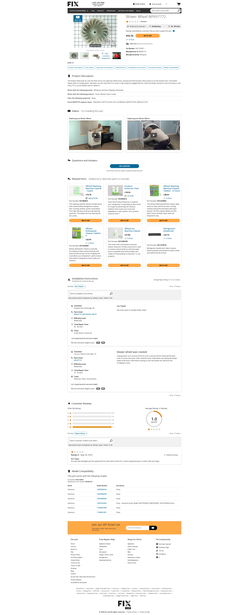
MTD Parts (96, 591)
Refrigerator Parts (92, 593)
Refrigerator (103, 557)
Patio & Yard (132, 563)
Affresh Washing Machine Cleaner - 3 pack (94, 188)
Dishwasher (103, 546)
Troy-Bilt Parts (125, 591)
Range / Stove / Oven (106, 554)
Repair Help (111, 11)
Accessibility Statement (79, 582)
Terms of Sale (75, 565)
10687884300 (102, 494)
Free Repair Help (107, 539)
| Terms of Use (131, 612)
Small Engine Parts (108, 596)
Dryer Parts (103, 593)
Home (73, 544)
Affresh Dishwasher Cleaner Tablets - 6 (94, 232)
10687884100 (102, 489)
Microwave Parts (141, 593)
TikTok (161, 551)
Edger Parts (134, 596)
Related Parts (121, 67)
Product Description (75, 67)
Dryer (101, 549)
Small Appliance (133, 560)
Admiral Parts (80, 588)
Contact (100, 11)
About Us (74, 549)
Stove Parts (112, 593)
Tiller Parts (143, 596)
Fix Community (163, 539)
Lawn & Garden (133, 546)
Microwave (102, 552)
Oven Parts (121, 593)
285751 (94, 314)
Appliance (131, 544)
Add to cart (148, 36)
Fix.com (74, 539)
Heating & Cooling (134, 557)
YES (98, 343)
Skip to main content (124, 5)
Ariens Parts (89, 588)
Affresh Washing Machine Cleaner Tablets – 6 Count (171, 188)
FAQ (93, 11)
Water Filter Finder (126, 11)
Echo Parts (116, 588)
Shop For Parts (134, 539)
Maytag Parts (87, 591)
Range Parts (130, 593)
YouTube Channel (165, 544)
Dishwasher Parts (166, 591)
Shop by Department (78, 11)
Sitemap (73, 568)
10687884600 (102, 499)
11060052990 (102, 508)
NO (103, 343)
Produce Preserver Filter (131, 187)
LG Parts (78, 591)
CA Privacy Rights (76, 557)
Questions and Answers (104, 67)
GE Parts (134, 588)
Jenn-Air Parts (156, 588)
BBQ (129, 552)
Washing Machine (105, 560)
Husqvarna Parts (144, 588)
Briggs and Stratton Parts (103, 588)
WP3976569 (86, 314)
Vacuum (130, 554)
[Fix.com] (74, 4)
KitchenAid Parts (167, 588)
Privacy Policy (75, 554)
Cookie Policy (75, 560)
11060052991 (102, 512)
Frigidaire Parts (125, 588)
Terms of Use (75, 563)
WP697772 (78, 314)
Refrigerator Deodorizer (169, 229)
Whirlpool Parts (136, 591)
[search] (179, 10)
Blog (138, 11)
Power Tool (131, 549)
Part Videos (89, 67)
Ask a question (124, 166)
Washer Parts (81, 593)
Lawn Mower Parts (165, 593)
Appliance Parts (153, 593)
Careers (73, 574)
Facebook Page (164, 547)
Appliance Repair (105, 544)
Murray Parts (105, 591)
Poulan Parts (115, 591)
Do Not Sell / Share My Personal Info (82, 577)
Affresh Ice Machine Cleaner (132, 229)
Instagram (162, 554)
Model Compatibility (171, 67)
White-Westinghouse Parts (151, 591)
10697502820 (102, 503)
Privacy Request (76, 580)
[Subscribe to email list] (153, 528)
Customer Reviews (154, 67)
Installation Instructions (137, 67)
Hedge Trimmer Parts (122, 596)
